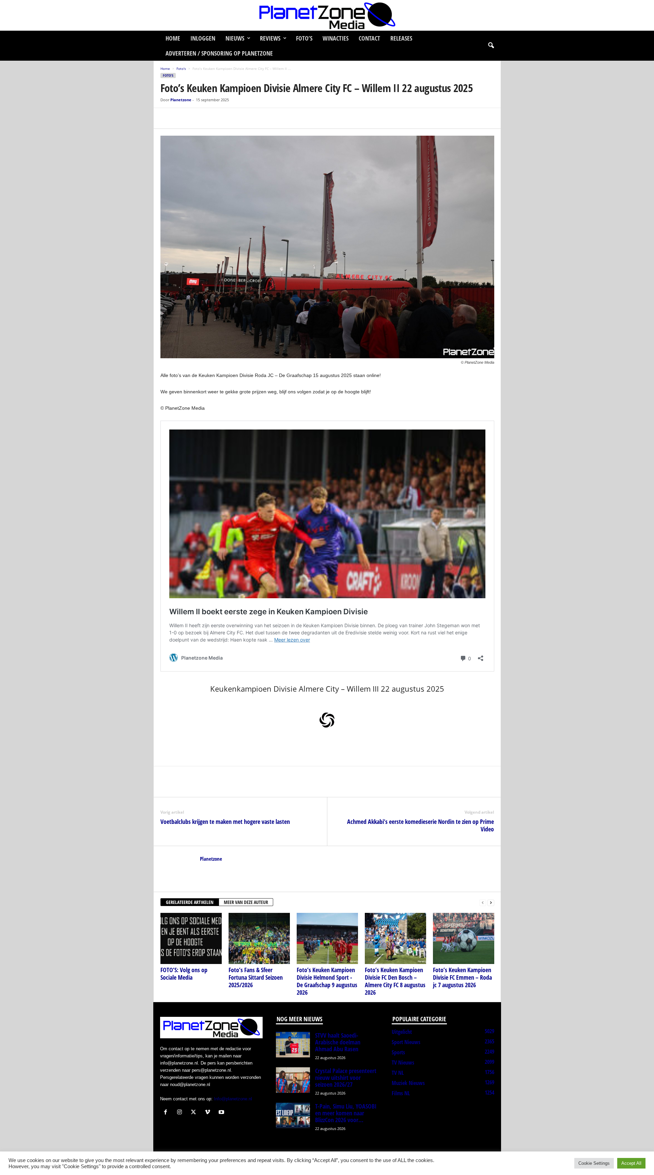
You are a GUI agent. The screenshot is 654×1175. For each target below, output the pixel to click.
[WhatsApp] (198, 118)
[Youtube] (222, 1112)
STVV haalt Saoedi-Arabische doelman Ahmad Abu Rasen (337, 1042)
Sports (398, 1052)
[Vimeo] (209, 1112)
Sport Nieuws (406, 1042)
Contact (369, 38)
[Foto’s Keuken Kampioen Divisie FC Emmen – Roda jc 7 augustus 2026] (463, 938)
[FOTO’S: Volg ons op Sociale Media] (191, 938)
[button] (490, 45)
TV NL (398, 1072)
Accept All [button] (631, 1163)
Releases (401, 38)
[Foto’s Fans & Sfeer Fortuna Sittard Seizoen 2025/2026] (259, 938)
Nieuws (234, 38)
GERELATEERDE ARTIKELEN (190, 902)
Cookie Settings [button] (594, 1163)
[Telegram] (214, 118)
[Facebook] (167, 118)
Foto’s (304, 38)
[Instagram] (181, 1112)
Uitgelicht (402, 1032)
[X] (183, 118)
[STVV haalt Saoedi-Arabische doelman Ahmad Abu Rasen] (293, 1044)
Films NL (401, 1093)
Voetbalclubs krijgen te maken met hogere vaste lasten (225, 821)
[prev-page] (482, 902)
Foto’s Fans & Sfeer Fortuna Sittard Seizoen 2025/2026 (256, 977)
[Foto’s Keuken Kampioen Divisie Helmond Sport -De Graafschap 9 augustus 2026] (327, 938)
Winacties (335, 38)
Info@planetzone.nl (233, 1098)
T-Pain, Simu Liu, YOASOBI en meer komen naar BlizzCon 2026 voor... (345, 1113)
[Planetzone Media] (327, 15)
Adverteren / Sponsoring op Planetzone (219, 53)
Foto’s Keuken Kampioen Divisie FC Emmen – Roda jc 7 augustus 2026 (462, 977)
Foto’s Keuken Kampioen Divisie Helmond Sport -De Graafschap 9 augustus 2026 (327, 981)
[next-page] (490, 902)
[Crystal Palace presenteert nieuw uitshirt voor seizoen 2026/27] (293, 1080)
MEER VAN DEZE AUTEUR (246, 902)
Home (173, 38)
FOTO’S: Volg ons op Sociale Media (183, 973)
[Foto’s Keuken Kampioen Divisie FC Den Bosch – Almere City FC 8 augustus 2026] (395, 938)
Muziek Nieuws (408, 1083)
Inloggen (202, 38)
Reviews (270, 38)
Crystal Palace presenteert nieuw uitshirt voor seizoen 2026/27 (345, 1077)
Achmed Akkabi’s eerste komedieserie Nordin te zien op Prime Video (420, 825)
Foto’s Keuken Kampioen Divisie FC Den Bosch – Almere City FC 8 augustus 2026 (395, 981)
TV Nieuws (403, 1062)
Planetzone (180, 99)
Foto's (181, 68)
